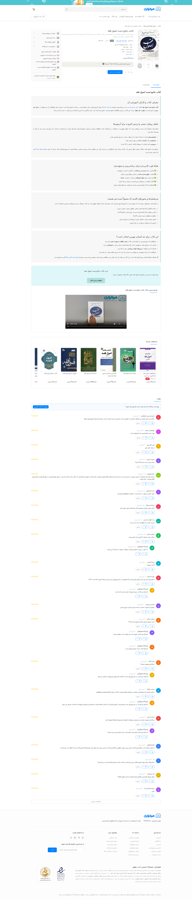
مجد (83, 870)
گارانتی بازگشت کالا (50, 42)
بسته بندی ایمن (50, 38)
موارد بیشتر (129, 54)
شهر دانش (116, 873)
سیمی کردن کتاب (133, 855)
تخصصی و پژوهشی (155, 848)
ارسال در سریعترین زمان (48, 33)
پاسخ (138, 423)
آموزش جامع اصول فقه (70, 373)
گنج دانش (78, 870)
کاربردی (158, 845)
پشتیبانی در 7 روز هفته (48, 46)
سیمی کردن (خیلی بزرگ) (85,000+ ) (116, 64)
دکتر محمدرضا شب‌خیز (131, 107)
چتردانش (154, 873)
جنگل (159, 873)
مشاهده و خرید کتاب (96, 280)
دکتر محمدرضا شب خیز (121, 45)
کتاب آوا (126, 47)
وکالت (100, 876)
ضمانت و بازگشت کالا (110, 851)
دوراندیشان (143, 873)
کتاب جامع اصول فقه (50, 373)
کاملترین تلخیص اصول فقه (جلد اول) (109, 375)
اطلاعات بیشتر (51, 78)
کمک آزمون (123, 873)
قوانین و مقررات (156, 851)
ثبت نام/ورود (37, 16)
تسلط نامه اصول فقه (90, 373)
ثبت (52, 850)
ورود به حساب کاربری (40, 407)
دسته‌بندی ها (153, 17)
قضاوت (96, 876)
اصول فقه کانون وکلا (149, 26)
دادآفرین (149, 873)
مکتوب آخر (136, 873)
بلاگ (113, 16)
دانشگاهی (158, 841)
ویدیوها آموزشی (125, 16)
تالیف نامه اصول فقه (129, 373)
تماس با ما (103, 16)
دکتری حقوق (139, 879)
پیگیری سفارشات (111, 848)
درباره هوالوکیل (134, 848)
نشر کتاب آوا (108, 107)
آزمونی (158, 838)
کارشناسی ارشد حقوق (151, 879)
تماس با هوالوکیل (133, 851)
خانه (159, 26)
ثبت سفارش (113, 838)
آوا (112, 873)
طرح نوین (130, 873)
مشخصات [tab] (146, 85)
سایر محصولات (156, 855)
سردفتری (90, 876)
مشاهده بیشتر (96, 801)
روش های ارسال (112, 845)
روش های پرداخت (111, 841)
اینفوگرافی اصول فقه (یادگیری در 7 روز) (149, 375)
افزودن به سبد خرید (115, 72)
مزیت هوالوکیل (134, 845)
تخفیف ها (138, 16)
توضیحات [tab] (156, 85)
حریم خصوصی (134, 841)
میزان (86, 870)
